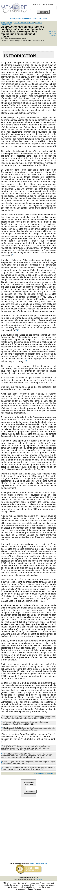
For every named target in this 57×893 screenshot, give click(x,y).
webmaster (39, 879)
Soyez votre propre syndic (38, 863)
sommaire (52, 33)
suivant (53, 35)
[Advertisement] (28, 826)
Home (12, 19)
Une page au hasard (39, 19)
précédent (52, 31)
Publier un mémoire (23, 19)
